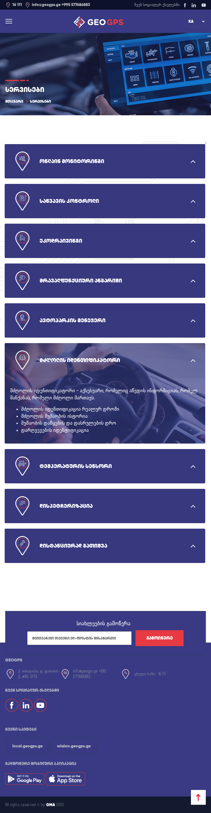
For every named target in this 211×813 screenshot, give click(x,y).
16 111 (17, 4)
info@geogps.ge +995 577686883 (61, 4)
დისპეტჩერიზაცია (66, 505)
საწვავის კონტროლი (69, 200)
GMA (50, 804)
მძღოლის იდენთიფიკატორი (80, 360)
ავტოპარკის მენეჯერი (73, 320)
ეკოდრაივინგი (61, 240)
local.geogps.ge (27, 745)
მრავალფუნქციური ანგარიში (81, 280)
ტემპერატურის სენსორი (76, 466)
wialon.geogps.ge (74, 745)
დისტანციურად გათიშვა (73, 545)
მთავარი (14, 101)
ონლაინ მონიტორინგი (72, 161)
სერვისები (40, 101)
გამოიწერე (159, 638)
